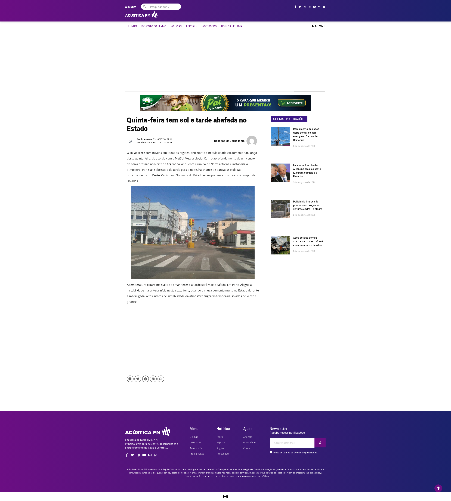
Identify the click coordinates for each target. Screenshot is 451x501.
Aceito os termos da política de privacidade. (295, 452)
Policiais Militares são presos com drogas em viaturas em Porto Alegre (307, 205)
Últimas (132, 26)
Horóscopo (209, 26)
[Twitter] (300, 6)
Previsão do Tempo (153, 26)
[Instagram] (305, 6)
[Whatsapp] (309, 6)
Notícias (176, 26)
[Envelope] (324, 6)
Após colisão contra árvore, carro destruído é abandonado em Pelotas (308, 241)
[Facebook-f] (295, 6)
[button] (130, 379)
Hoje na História (232, 26)
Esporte (191, 26)
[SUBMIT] (320, 442)
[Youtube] (314, 6)
